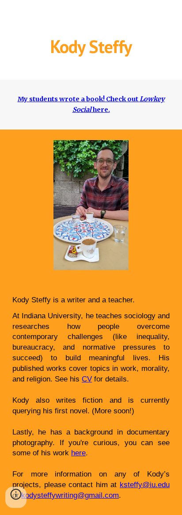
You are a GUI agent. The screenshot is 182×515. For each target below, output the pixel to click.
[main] (91, 46)
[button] (16, 497)
